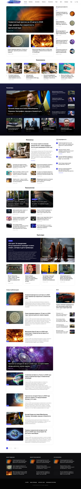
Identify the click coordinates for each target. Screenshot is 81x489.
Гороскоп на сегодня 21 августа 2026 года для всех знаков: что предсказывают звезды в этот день (37, 397)
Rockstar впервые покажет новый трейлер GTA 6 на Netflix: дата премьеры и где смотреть (20, 218)
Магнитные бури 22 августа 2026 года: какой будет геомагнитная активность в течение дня (42, 51)
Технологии (50, 1)
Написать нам (41, 482)
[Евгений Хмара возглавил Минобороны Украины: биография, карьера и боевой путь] (28, 103)
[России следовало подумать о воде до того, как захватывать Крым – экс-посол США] (32, 473)
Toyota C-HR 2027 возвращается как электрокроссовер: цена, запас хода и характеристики (44, 211)
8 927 (15, 448)
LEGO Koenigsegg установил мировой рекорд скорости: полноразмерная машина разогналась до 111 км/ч (62, 326)
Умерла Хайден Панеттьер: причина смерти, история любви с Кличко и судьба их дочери (31, 278)
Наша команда (33, 482)
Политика (30, 1)
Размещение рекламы (51, 482)
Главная (25, 1)
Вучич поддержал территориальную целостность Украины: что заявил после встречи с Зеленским (32, 128)
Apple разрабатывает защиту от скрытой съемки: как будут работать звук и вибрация (20, 211)
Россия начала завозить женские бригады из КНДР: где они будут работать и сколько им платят (13, 128)
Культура (66, 1)
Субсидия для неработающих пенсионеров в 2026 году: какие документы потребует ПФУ (32, 77)
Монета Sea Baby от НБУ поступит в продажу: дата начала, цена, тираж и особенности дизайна (67, 77)
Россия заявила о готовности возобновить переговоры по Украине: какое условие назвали (59, 112)
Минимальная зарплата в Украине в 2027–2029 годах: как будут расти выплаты (45, 180)
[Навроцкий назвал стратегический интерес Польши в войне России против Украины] (67, 123)
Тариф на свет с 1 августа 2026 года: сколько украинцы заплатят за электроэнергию (20, 180)
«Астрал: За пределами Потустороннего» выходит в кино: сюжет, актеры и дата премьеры (21, 246)
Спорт (56, 1)
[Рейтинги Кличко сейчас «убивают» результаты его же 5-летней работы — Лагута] (32, 467)
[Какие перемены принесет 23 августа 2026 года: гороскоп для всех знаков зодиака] (17, 41)
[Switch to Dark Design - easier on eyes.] (75, 1)
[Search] (77, 2)
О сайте (27, 482)
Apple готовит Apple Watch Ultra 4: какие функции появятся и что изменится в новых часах (45, 218)
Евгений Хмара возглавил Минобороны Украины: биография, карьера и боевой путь (38, 415)
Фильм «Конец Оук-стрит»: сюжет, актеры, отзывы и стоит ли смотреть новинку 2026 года (14, 278)
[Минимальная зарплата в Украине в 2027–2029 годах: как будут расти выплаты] (33, 180)
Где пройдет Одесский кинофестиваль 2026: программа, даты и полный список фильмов (49, 277)
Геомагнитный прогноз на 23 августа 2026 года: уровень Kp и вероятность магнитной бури (25, 25)
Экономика (37, 1)
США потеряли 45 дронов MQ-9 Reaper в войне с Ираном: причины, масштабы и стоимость (59, 105)
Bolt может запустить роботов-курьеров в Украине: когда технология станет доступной (17, 203)
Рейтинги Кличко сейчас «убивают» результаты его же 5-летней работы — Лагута (66, 151)
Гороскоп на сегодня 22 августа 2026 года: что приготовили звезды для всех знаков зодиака (62, 42)
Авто (61, 1)
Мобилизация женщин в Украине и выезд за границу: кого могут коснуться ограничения (58, 92)
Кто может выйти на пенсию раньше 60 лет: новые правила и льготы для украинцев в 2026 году (15, 77)
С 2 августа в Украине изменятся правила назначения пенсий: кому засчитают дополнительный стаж (45, 173)
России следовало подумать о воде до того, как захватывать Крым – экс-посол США (66, 157)
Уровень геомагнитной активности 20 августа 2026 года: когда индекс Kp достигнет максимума (36, 431)
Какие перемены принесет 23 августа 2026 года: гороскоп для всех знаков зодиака (17, 51)
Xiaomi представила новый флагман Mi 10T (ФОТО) (65, 164)
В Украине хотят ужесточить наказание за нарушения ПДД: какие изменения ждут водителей (49, 128)
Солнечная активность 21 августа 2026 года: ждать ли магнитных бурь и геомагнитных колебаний (61, 51)
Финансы (44, 1)
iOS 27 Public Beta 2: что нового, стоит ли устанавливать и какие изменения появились (44, 226)
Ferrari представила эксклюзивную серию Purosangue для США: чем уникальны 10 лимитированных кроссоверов (20, 226)
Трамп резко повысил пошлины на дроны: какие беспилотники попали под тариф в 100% (58, 99)
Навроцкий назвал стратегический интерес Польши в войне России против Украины (66, 128)
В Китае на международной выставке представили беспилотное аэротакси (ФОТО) (66, 170)
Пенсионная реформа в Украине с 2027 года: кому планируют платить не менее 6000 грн (50, 77)
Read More (33, 160)
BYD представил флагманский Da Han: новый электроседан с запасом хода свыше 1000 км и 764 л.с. (62, 331)
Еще (71, 1)
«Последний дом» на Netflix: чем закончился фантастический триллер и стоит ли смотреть (66, 277)
